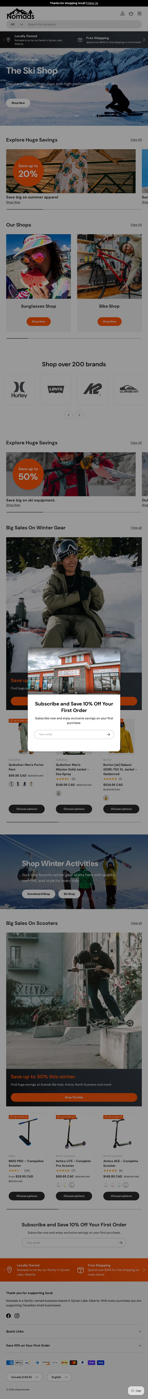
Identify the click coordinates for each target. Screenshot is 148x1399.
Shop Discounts (97, 3)
